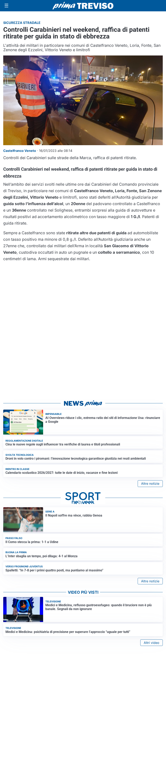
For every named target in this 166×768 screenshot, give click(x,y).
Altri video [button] (151, 643)
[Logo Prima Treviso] (83, 6)
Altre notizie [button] (150, 483)
